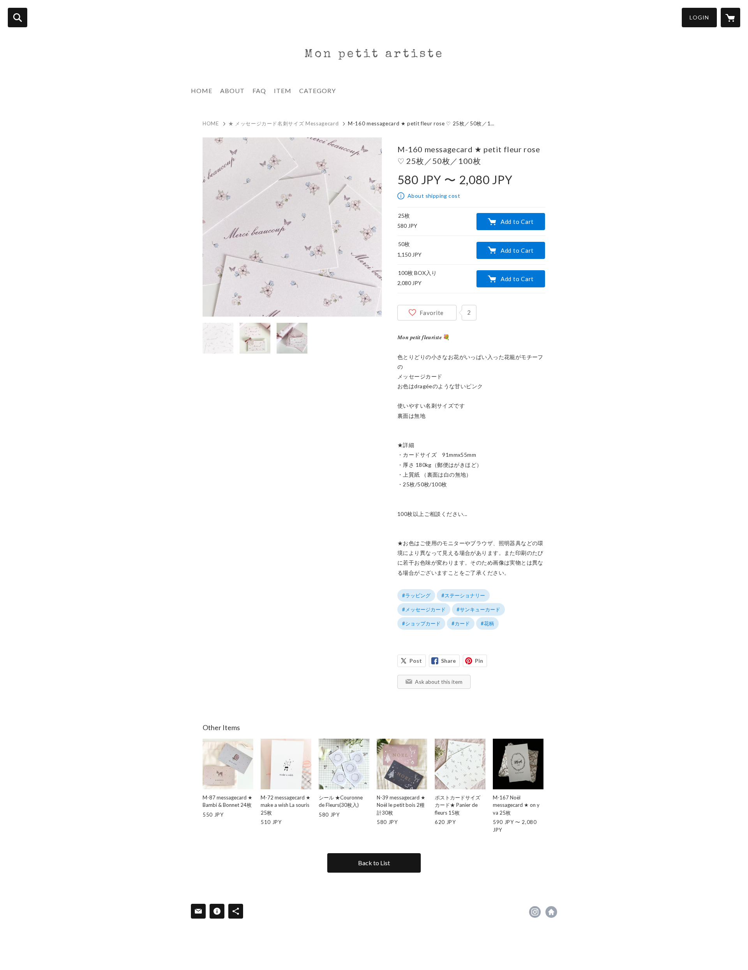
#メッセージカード (424, 609)
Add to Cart (517, 221)
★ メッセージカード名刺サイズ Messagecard (283, 123)
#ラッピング (416, 595)
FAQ (259, 90)
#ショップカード (421, 623)
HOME (201, 90)
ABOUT (232, 90)
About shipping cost (434, 195)
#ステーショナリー (463, 595)
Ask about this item (438, 681)
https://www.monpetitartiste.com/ (551, 912)
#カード (461, 623)
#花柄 (487, 623)
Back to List (374, 862)
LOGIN (699, 17)
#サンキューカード (478, 609)
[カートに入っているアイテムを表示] (730, 17)
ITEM (282, 90)
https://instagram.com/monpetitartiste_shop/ (535, 912)
